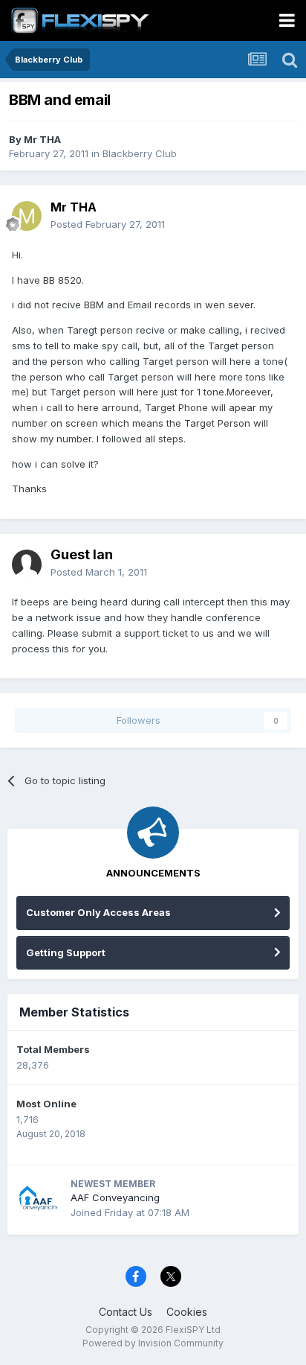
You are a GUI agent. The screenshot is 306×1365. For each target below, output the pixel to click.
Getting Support (65, 952)
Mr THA (42, 139)
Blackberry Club (139, 153)
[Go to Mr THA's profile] (27, 216)
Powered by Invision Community (153, 1343)
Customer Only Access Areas (98, 912)
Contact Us (125, 1311)
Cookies (186, 1311)
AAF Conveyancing (115, 1197)
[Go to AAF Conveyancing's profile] (39, 1198)
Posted (108, 224)
